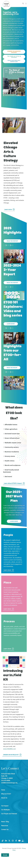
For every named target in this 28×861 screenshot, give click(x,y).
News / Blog (5, 821)
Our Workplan (5, 809)
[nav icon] (26, 3)
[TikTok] (2, 840)
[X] (9, 840)
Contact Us (4, 829)
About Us (4, 798)
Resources (4, 825)
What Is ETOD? (6, 794)
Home (3, 790)
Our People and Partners (9, 813)
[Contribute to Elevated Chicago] (22, 840)
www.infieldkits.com (9, 749)
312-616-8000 (5, 780)
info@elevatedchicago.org (9, 783)
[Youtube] (19, 840)
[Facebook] (16, 840)
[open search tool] (23, 3)
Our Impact (4, 805)
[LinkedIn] (6, 840)
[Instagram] (12, 840)
